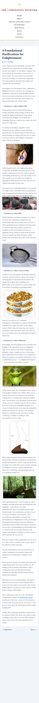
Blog (19, 31)
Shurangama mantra (26, 597)
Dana (19, 34)
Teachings (19, 28)
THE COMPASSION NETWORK (19, 10)
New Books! (19, 25)
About (19, 19)
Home (19, 16)
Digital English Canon (19, 22)
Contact (19, 37)
